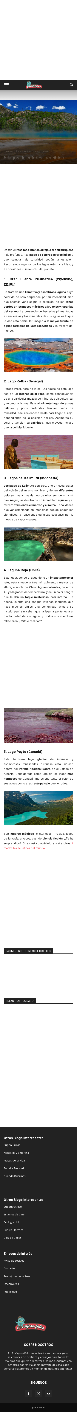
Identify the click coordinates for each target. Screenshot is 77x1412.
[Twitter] (38, 1393)
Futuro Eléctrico (13, 1230)
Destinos (9, 151)
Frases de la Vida (14, 1160)
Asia (36, 151)
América (27, 151)
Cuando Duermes (15, 1176)
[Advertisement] (38, 40)
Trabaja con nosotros (17, 1276)
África (18, 151)
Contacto (9, 1268)
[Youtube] (48, 1393)
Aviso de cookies (14, 1260)
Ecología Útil (11, 1222)
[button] (6, 85)
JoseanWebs (11, 1284)
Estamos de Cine (14, 1214)
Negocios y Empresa (16, 1152)
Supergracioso (13, 1206)
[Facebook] (28, 1393)
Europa (44, 151)
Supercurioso (12, 1145)
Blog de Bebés (12, 1237)
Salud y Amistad (14, 1168)
